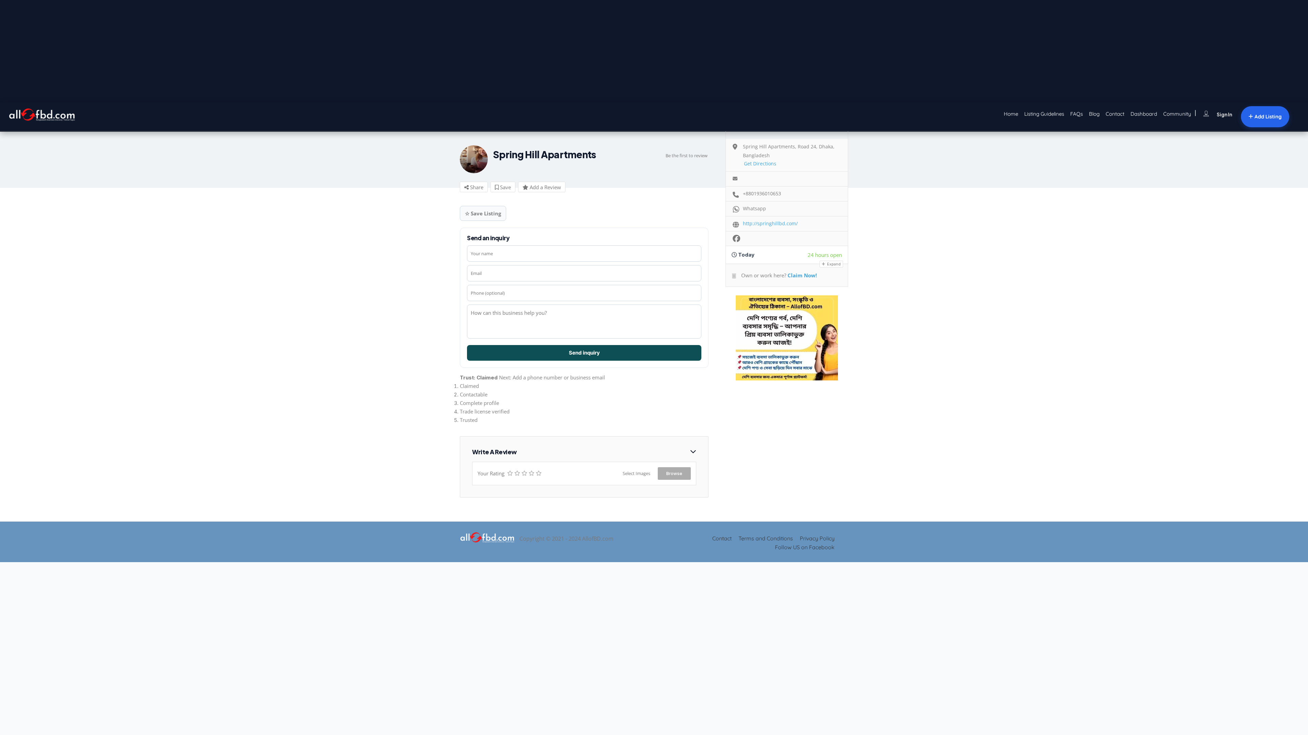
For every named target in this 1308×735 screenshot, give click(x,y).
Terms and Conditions (765, 538)
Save (505, 187)
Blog (1094, 114)
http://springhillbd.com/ (770, 223)
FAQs (1076, 114)
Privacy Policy (817, 538)
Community (1177, 114)
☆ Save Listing (483, 213)
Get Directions (760, 163)
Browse (674, 473)
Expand (833, 264)
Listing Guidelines (1044, 114)
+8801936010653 (762, 193)
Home (1011, 114)
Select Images (636, 473)
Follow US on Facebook (805, 547)
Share (476, 187)
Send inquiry (584, 352)
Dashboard (1144, 114)
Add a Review (544, 187)
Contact (1115, 114)
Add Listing (1267, 116)
